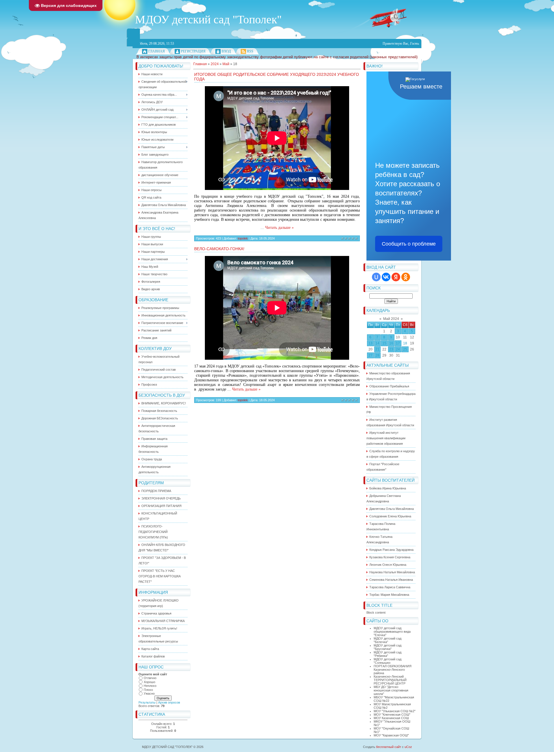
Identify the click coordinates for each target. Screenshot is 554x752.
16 (391, 343)
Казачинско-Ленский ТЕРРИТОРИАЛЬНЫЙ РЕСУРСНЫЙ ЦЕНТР (390, 680)
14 (377, 343)
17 (398, 343)
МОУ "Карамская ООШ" (391, 735)
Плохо (148, 689)
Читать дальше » (279, 227)
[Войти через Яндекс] (396, 277)
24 (398, 349)
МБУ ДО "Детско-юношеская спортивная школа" (391, 690)
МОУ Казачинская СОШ (391, 718)
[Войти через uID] (376, 277)
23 (391, 349)
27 (370, 355)
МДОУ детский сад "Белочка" (387, 640)
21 (377, 349)
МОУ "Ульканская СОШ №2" (394, 711)
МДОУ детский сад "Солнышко (387, 660)
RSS (250, 51)
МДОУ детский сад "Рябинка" (387, 654)
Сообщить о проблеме (409, 244)
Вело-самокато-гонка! (219, 248)
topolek (243, 238)
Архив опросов (169, 702)
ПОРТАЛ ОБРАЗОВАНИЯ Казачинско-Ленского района (392, 669)
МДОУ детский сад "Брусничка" (387, 647)
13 (370, 343)
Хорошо (149, 682)
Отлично (150, 678)
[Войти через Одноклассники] (405, 277)
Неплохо (150, 685)
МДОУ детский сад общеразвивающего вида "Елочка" (392, 631)
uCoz (408, 747)
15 (384, 343)
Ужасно (149, 693)
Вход (226, 51)
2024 (215, 64)
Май (225, 64)
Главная (156, 51)
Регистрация (193, 51)
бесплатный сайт (388, 747)
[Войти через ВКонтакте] (386, 277)
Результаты (147, 702)
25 (405, 349)
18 (405, 343)
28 (377, 355)
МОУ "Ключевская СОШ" (392, 714)
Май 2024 (391, 319)
